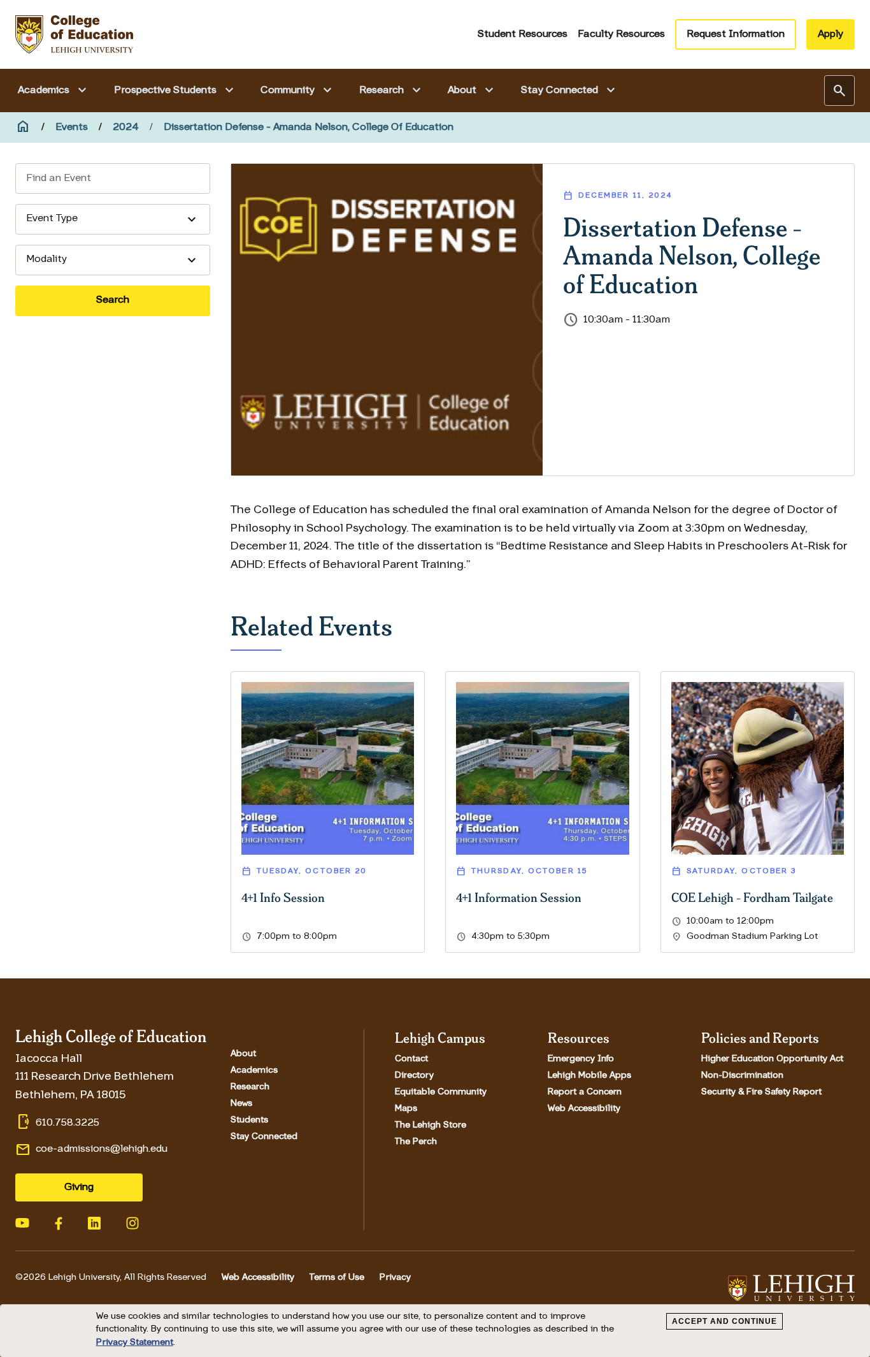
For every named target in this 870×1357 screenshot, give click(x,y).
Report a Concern (585, 1092)
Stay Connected (264, 1137)
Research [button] (391, 90)
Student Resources (522, 34)
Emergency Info (581, 1059)
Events (71, 127)
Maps (406, 1109)
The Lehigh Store (430, 1125)
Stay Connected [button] (569, 90)
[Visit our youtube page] (22, 1222)
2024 (126, 127)
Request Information (736, 34)
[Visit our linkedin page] (94, 1222)
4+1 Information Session (518, 897)
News (241, 1103)
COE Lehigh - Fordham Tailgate (752, 897)
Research (250, 1087)
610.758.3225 (67, 1123)
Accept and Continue (724, 1321)
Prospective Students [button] (175, 90)
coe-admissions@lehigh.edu (102, 1149)
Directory (414, 1075)
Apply (830, 34)
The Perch (416, 1142)
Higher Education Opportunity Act (772, 1059)
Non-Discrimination (742, 1075)
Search (112, 300)
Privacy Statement (134, 1342)
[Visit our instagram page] (132, 1222)
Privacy (395, 1277)
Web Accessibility (584, 1109)
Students (249, 1120)
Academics (254, 1070)
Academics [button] (54, 90)
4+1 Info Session (283, 897)
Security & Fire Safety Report (761, 1092)
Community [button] (297, 90)
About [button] (472, 90)
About (243, 1054)
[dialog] (435, 1331)
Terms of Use (337, 1277)
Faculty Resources (621, 34)
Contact (411, 1059)
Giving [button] (79, 1187)
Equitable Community (441, 1092)
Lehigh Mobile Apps (589, 1075)
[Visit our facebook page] (58, 1222)
